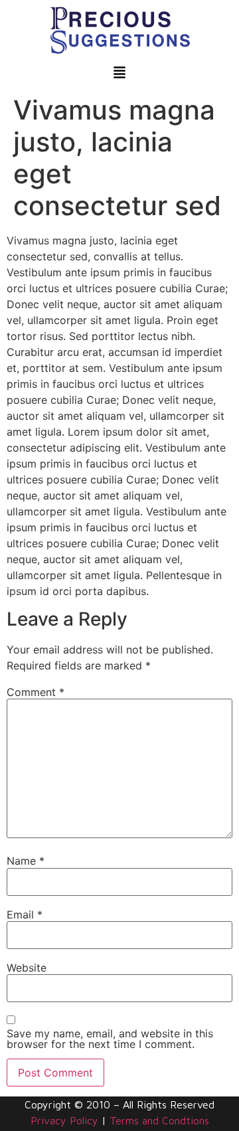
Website (26, 967)
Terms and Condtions (159, 1120)
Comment (35, 692)
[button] (119, 73)
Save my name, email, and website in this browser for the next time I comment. (110, 1038)
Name (25, 860)
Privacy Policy (64, 1120)
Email (24, 914)
